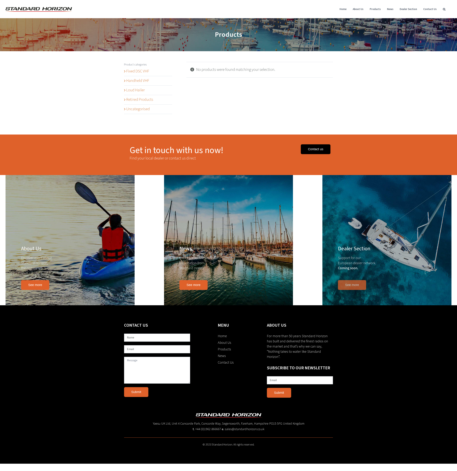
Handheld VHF (137, 80)
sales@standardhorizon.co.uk (244, 429)
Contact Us (226, 362)
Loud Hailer (135, 90)
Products (224, 349)
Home (222, 336)
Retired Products (139, 99)
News (222, 355)
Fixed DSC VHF (137, 71)
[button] (444, 9)
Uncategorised (138, 109)
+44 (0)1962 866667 (208, 429)
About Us (224, 342)
